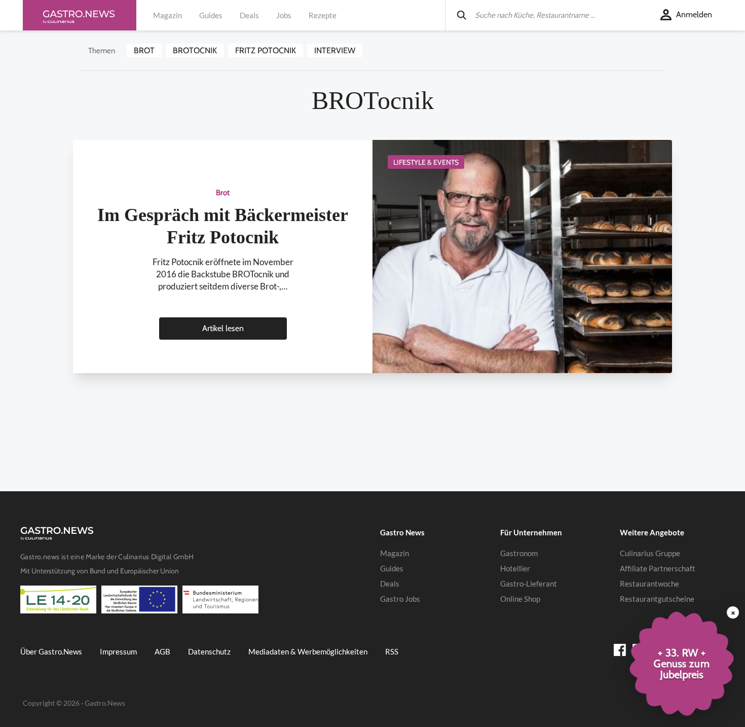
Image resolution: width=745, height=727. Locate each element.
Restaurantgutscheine (657, 598)
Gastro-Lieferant (528, 583)
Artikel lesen (223, 328)
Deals (249, 15)
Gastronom (519, 553)
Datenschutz (209, 651)
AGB (162, 651)
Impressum (118, 651)
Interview (334, 50)
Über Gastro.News (51, 651)
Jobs (283, 15)
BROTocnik (195, 50)
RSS (391, 651)
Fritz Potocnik (265, 50)
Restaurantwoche (649, 583)
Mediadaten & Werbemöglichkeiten (307, 651)
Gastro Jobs (400, 598)
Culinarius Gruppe (650, 553)
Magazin (167, 15)
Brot (144, 50)
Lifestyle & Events (426, 162)
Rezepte (323, 15)
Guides (210, 15)
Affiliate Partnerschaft (657, 568)
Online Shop (520, 598)
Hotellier (515, 568)
